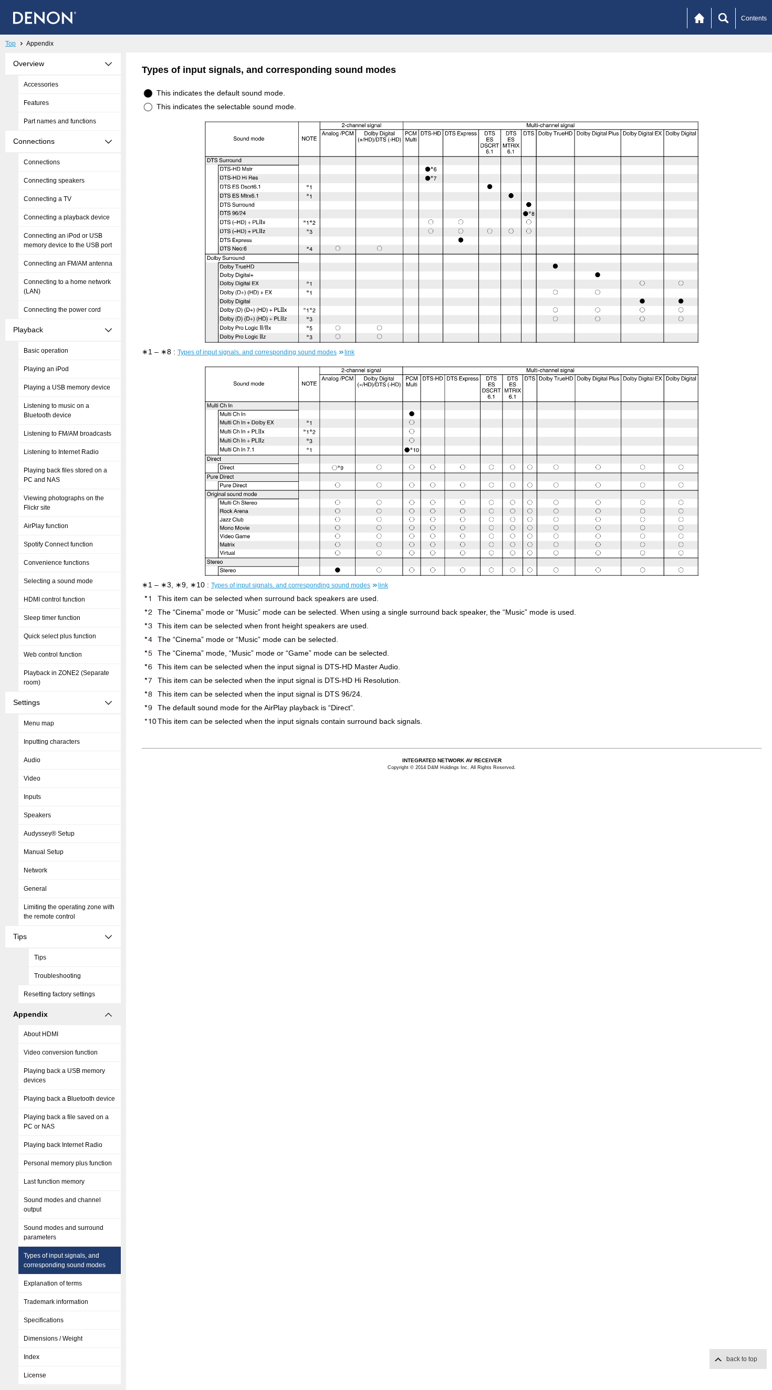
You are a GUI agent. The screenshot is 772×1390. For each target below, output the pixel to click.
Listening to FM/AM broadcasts (67, 433)
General (35, 888)
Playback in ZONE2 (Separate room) (66, 677)
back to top (741, 1359)
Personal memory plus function (68, 1163)
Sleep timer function (52, 618)
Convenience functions (56, 562)
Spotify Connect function (58, 544)
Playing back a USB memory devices (64, 1075)
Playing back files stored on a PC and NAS (65, 475)
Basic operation (46, 350)
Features (36, 103)
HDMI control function (54, 599)
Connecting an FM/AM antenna (68, 263)
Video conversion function (61, 1052)
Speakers (37, 815)
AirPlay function (46, 526)
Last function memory (54, 1181)
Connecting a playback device (67, 217)
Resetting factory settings (59, 994)
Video (32, 778)
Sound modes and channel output (62, 1204)
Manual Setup (44, 852)
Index (31, 1357)
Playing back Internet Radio (63, 1145)
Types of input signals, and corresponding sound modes (65, 1260)
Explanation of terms (53, 1283)
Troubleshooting (57, 976)
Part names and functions (60, 121)
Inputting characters (52, 741)
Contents (754, 18)
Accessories (41, 84)
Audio (32, 760)
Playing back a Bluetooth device (69, 1098)
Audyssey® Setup (49, 833)
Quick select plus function (60, 636)
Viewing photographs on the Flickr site (64, 502)
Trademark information (56, 1301)
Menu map (39, 723)
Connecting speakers (54, 180)
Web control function (53, 654)
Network (35, 870)
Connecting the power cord (62, 309)
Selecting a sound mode (58, 581)
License (35, 1375)
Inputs (32, 797)
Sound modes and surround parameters (63, 1232)
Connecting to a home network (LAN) (67, 286)
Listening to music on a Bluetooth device (56, 410)
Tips (40, 957)
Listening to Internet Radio (61, 452)
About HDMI (41, 1034)
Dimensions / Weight (53, 1338)
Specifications (44, 1320)
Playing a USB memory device (67, 387)
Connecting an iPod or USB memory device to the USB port (68, 240)
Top (10, 43)
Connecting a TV (47, 199)
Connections (42, 162)
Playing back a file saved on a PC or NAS (66, 1121)
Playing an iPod (46, 369)
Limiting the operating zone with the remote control (69, 911)
